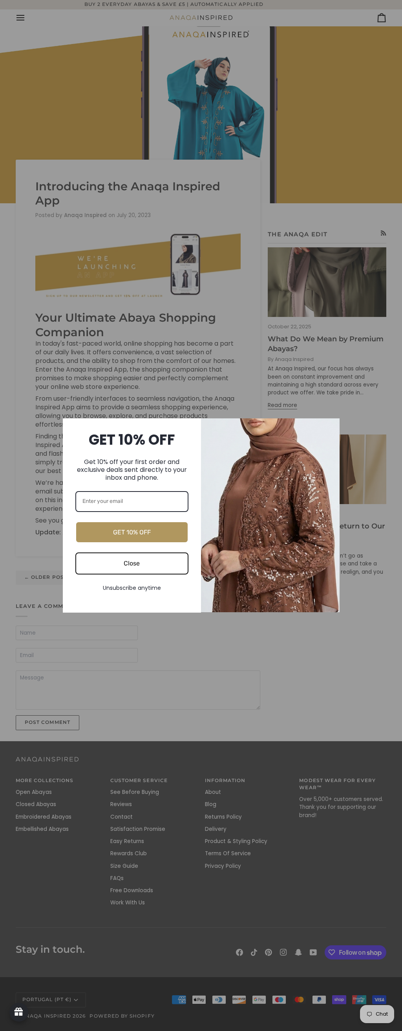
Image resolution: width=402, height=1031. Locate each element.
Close (132, 563)
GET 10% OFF (132, 532)
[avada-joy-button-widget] (18, 1012)
